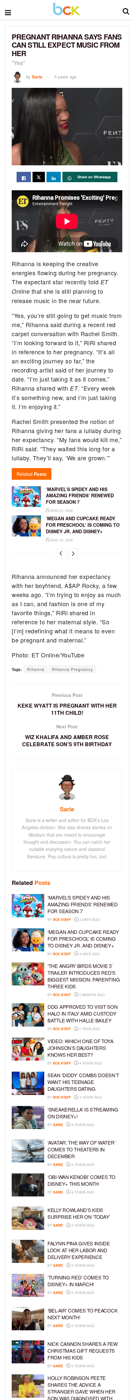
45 (103, 1225)
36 (103, 1265)
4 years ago (90, 1063)
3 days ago (89, 919)
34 (103, 1292)
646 (104, 1192)
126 (104, 1164)
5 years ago (65, 77)
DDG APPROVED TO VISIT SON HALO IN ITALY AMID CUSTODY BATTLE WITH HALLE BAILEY (82, 1013)
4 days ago (89, 954)
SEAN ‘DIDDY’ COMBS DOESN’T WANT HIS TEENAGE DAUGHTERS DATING (83, 1082)
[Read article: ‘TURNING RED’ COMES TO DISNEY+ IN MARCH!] (28, 1285)
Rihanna (36, 669)
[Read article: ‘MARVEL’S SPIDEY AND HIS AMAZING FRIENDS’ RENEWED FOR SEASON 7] (26, 496)
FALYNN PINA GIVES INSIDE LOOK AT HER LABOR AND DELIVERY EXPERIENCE (78, 1250)
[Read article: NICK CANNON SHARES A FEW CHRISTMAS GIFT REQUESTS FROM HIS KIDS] (28, 1352)
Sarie (37, 77)
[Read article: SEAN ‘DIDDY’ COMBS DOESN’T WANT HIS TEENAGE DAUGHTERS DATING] (28, 1083)
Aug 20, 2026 (61, 510)
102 (112, 1097)
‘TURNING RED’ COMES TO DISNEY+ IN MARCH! (78, 1281)
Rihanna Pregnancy (72, 669)
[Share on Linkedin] (54, 177)
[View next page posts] (73, 553)
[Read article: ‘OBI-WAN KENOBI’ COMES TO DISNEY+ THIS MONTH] (28, 1185)
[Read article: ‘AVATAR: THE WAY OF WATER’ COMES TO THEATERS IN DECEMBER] (28, 1150)
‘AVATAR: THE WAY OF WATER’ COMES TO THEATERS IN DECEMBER (81, 1149)
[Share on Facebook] (24, 177)
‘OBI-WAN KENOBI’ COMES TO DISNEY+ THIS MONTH (81, 1180)
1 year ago (89, 1029)
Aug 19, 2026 (61, 540)
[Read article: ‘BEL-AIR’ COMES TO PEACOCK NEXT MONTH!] (28, 1318)
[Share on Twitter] (39, 177)
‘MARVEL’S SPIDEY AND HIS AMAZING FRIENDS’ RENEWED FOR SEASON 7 (80, 495)
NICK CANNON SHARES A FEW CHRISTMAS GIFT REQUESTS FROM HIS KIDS (82, 1350)
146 (104, 1125)
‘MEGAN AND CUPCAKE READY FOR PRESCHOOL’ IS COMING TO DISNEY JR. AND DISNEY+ (83, 524)
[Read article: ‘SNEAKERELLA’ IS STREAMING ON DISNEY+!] (28, 1117)
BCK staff (62, 919)
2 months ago (91, 995)
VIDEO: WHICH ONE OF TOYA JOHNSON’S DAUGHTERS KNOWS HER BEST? (80, 1048)
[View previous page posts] (61, 553)
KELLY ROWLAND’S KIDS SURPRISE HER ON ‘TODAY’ (78, 1213)
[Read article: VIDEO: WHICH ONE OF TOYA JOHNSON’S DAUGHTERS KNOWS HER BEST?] (28, 1049)
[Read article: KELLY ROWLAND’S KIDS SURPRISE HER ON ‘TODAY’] (28, 1218)
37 (103, 1366)
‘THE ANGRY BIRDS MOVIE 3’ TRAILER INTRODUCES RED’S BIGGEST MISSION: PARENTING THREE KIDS (83, 976)
